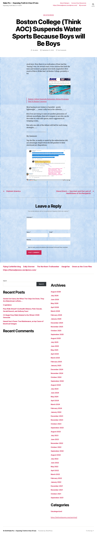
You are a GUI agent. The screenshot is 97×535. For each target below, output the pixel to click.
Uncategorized (48, 15)
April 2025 (55, 354)
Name (29, 232)
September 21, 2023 (48, 50)
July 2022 (54, 459)
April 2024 (55, 401)
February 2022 (56, 478)
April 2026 (55, 307)
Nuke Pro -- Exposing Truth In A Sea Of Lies (20, 3)
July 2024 (54, 389)
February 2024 (56, 408)
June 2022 (55, 463)
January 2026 (56, 319)
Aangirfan (65, 266)
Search (5, 281)
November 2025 (57, 327)
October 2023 (56, 424)
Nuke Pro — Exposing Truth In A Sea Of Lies (22, 531)
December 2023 (57, 416)
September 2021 (57, 498)
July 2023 (54, 435)
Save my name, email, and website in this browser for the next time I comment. (48, 247)
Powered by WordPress (45, 531)
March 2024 (55, 404)
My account (82, 5)
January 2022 (56, 482)
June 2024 (55, 393)
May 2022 (54, 467)
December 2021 (57, 486)
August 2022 (56, 455)
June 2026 (55, 299)
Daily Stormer (29, 266)
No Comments (62, 50)
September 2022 (57, 451)
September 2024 (57, 381)
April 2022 (55, 470)
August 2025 (56, 338)
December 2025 (57, 323)
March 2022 (55, 474)
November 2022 (57, 443)
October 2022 (56, 447)
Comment (30, 217)
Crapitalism (7, 305)
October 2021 (56, 494)
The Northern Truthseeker (48, 266)
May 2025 (54, 350)
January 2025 (56, 366)
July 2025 (54, 342)
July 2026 (54, 296)
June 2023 (55, 439)
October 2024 (56, 377)
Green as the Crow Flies (82, 266)
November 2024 (57, 373)
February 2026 (56, 315)
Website (29, 239)
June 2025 (55, 346)
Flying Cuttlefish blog (12, 266)
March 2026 (55, 311)
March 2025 (55, 358)
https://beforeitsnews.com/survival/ (64, 518)
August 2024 (56, 385)
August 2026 (56, 292)
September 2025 (57, 334)
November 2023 (57, 420)
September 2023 (57, 428)
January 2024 (56, 412)
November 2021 (57, 490)
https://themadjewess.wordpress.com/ (65, 5)
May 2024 (54, 397)
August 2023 (56, 432)
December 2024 (57, 369)
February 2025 (56, 362)
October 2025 (56, 331)
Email (51, 232)
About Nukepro (64, 3)
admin (36, 50)
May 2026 (54, 303)
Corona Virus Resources (78, 3)
